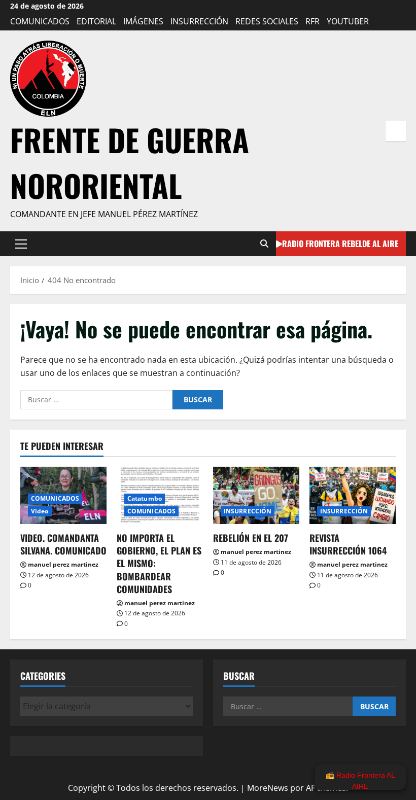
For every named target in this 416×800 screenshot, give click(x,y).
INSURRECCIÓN (199, 21)
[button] (21, 243)
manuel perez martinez (63, 564)
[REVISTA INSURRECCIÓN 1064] (352, 495)
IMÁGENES (143, 21)
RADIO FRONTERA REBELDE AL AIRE (340, 243)
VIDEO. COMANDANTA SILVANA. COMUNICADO (63, 544)
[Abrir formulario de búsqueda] (264, 243)
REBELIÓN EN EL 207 (250, 537)
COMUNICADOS (40, 21)
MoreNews (267, 787)
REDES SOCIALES (266, 21)
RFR (312, 21)
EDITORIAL (96, 21)
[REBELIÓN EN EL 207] (256, 495)
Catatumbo (144, 498)
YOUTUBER (348, 21)
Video (40, 511)
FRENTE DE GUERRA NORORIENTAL (129, 162)
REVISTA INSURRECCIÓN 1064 (348, 544)
